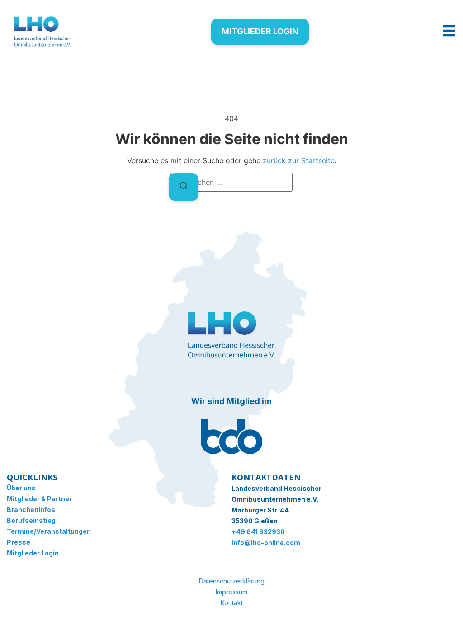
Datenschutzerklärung (232, 581)
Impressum (231, 592)
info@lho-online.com (266, 542)
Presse (18, 542)
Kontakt (232, 602)
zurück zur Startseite (299, 160)
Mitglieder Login (33, 553)
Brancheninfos (31, 509)
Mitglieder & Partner (39, 499)
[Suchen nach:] (231, 182)
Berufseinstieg (31, 520)
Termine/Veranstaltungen (49, 531)
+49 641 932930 (258, 532)
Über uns (21, 488)
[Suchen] (183, 187)
